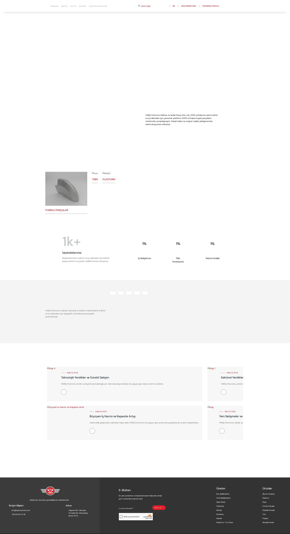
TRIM (95, 179)
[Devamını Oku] (63, 392)
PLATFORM (109, 179)
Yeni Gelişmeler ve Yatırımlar (237, 416)
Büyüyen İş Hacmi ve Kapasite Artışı (112, 416)
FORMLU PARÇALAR (56, 210)
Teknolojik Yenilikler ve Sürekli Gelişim (85, 377)
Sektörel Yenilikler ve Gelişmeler (241, 377)
